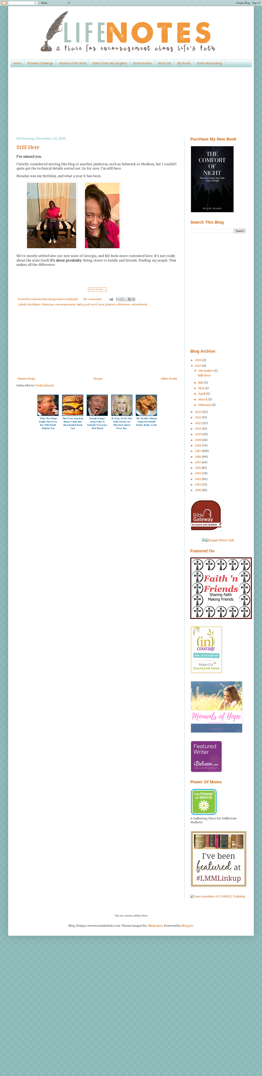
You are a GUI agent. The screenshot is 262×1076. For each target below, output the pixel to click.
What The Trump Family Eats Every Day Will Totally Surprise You (48, 423)
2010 (198, 490)
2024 (198, 412)
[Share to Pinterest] (133, 299)
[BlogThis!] (122, 299)
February (205, 405)
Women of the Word (72, 63)
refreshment (139, 304)
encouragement (65, 304)
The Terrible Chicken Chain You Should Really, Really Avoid (146, 422)
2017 (198, 451)
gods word (90, 304)
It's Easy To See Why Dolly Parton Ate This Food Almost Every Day (122, 423)
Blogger (187, 926)
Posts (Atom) (44, 385)
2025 (198, 366)
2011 (198, 484)
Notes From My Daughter (110, 63)
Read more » (97, 290)
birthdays (34, 304)
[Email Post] (110, 299)
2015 (198, 462)
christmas (47, 304)
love (101, 304)
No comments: (93, 299)
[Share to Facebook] (130, 299)
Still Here (27, 147)
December (206, 371)
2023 (198, 417)
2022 (198, 423)
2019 (198, 440)
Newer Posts (26, 379)
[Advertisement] (131, 102)
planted (110, 304)
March (203, 399)
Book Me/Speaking (209, 63)
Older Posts (169, 379)
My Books (184, 63)
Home (17, 63)
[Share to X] (126, 299)
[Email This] (118, 299)
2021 (198, 428)
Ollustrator (155, 926)
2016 (198, 457)
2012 (198, 479)
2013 (198, 473)
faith (79, 304)
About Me (164, 63)
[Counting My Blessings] (221, 618)
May (201, 388)
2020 (198, 434)
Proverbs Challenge (40, 63)
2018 (198, 445)
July (201, 382)
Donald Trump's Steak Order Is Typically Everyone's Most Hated (97, 423)
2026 (198, 360)
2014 (198, 468)
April (202, 393)
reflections (123, 304)
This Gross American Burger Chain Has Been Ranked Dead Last (72, 423)
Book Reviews (142, 63)
